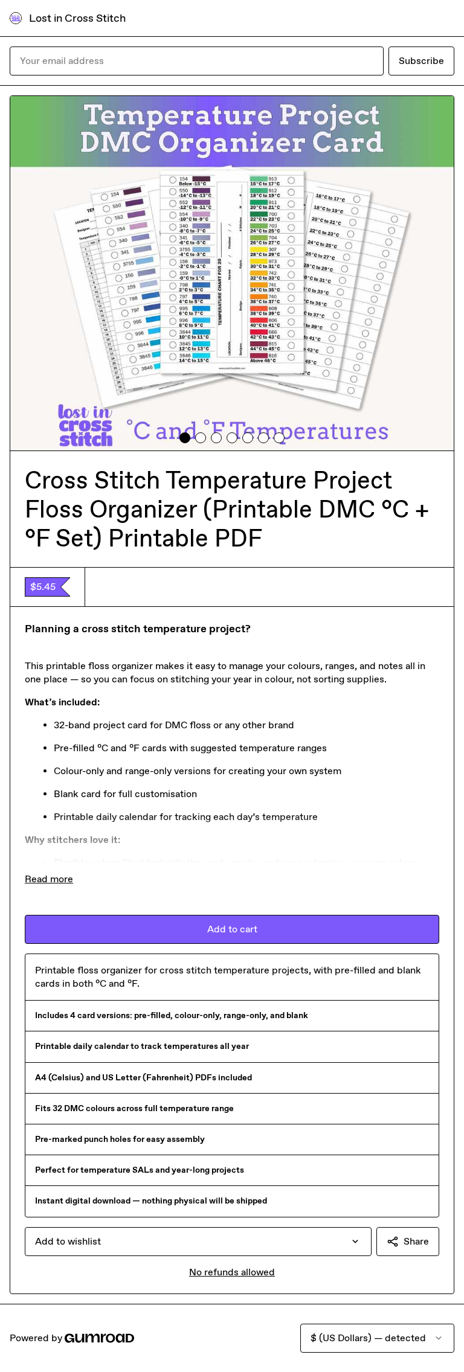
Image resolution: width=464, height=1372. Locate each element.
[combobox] (198, 1241)
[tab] (184, 437)
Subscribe (421, 60)
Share (416, 1241)
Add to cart (232, 929)
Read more (49, 879)
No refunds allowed (232, 1272)
